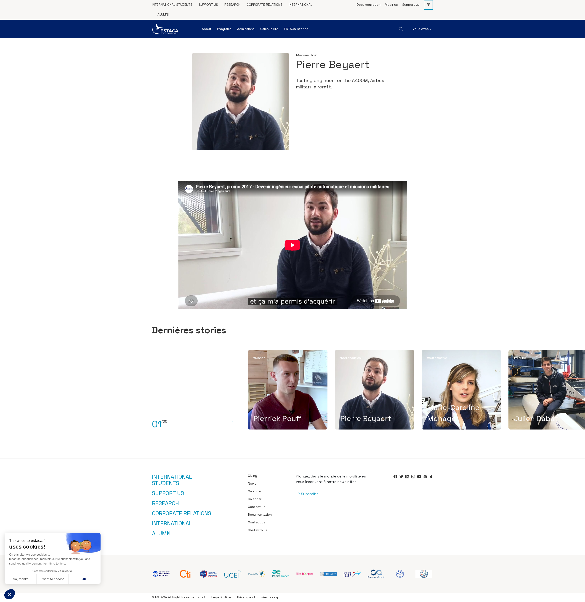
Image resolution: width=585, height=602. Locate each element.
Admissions (246, 29)
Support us (208, 5)
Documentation (368, 5)
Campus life (269, 29)
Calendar (254, 491)
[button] (9, 594)
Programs (224, 29)
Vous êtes (421, 29)
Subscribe (310, 493)
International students (172, 5)
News (252, 483)
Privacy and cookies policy (257, 597)
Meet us (391, 5)
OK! (85, 579)
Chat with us (257, 530)
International (300, 5)
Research (232, 5)
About (206, 29)
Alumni (163, 14)
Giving (252, 476)
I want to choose (52, 579)
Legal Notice (221, 597)
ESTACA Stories (296, 29)
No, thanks (20, 579)
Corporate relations (264, 5)
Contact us (256, 507)
